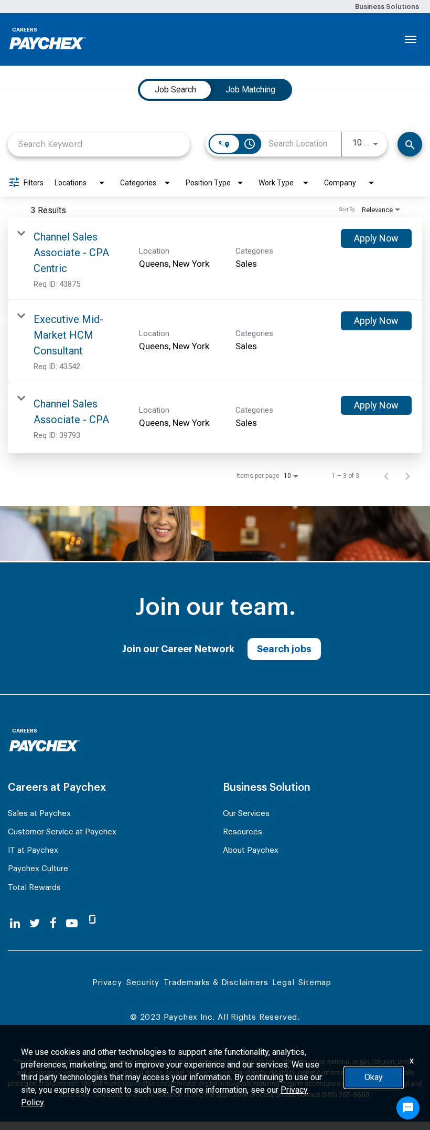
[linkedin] (15, 923)
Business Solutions (387, 6)
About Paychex (250, 850)
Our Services (246, 814)
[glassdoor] (92, 923)
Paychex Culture (38, 869)
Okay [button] (373, 1077)
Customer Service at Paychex (62, 832)
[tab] (175, 90)
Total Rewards (34, 888)
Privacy (107, 983)
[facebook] (53, 923)
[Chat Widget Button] (408, 1107)
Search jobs (284, 649)
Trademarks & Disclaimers (216, 983)
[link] (215, 258)
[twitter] (34, 923)
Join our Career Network (178, 649)
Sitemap (314, 983)
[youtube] (72, 923)
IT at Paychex (33, 850)
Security (142, 983)
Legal (283, 983)
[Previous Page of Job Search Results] (386, 475)
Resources (242, 832)
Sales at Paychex (39, 814)
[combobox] (98, 144)
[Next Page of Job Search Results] (407, 475)
